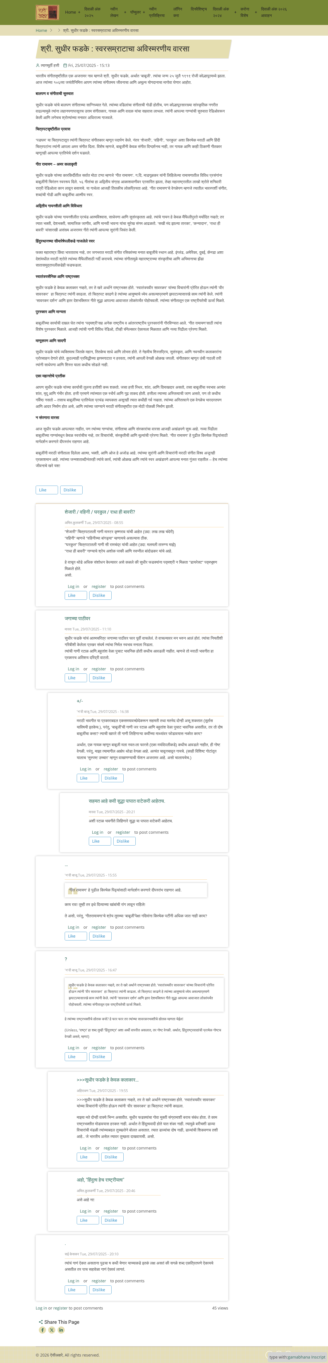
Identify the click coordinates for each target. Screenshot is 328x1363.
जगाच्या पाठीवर (77, 618)
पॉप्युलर (135, 12)
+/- (80, 701)
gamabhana (299, 1357)
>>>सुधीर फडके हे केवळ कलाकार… (108, 1080)
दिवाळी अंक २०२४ (221, 12)
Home (70, 12)
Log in (73, 586)
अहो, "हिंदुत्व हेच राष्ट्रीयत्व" (100, 1180)
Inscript (318, 1357)
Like (42, 490)
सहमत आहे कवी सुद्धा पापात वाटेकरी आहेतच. (127, 801)
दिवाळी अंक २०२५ (92, 12)
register (99, 586)
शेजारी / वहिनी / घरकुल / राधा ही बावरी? (100, 512)
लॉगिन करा (177, 12)
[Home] (47, 12)
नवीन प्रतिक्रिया (157, 12)
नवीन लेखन (114, 12)
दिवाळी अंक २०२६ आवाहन (274, 12)
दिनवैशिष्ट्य (199, 9)
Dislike (70, 490)
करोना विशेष (245, 12)
